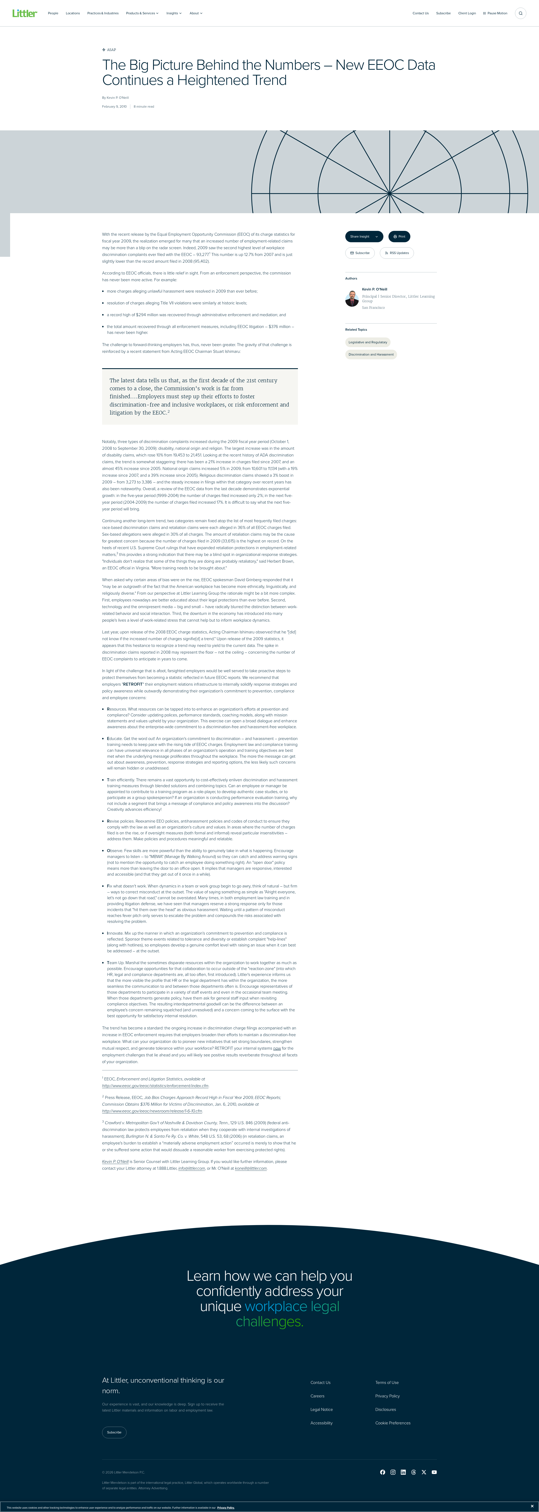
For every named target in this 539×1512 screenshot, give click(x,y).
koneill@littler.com (251, 1168)
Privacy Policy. (226, 1508)
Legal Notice (322, 1409)
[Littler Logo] (25, 13)
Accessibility (322, 1423)
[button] (382, 1472)
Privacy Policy (387, 1396)
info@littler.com (191, 1168)
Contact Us (321, 1382)
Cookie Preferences (393, 1423)
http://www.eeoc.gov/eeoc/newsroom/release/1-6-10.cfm (152, 1111)
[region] (269, 1506)
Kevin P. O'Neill (115, 1161)
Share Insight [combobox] (359, 236)
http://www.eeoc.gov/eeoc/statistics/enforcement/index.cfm (155, 1085)
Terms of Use (387, 1382)
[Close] (532, 1506)
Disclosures (385, 1409)
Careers (317, 1396)
